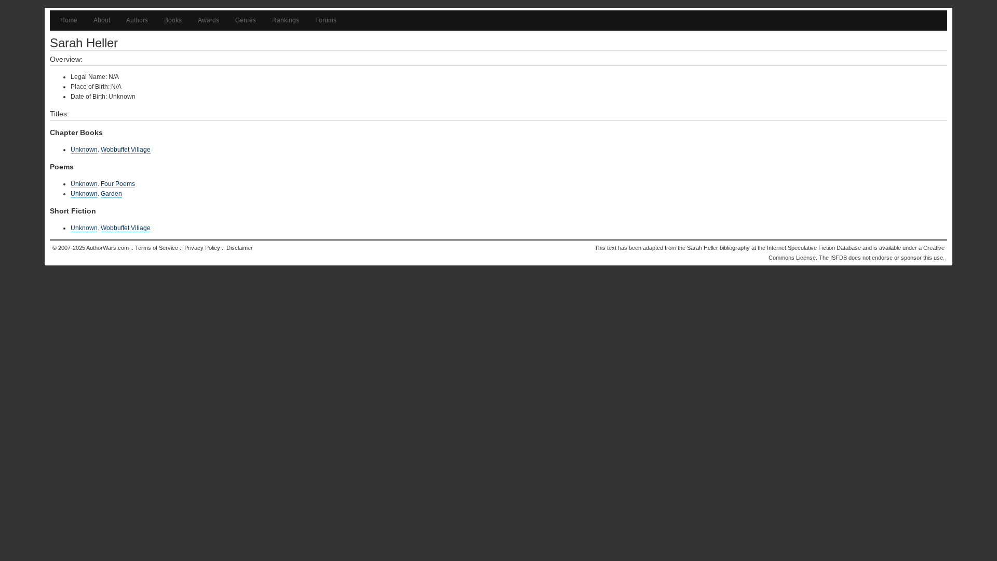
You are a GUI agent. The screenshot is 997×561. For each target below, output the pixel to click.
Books (173, 20)
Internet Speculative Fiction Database (814, 248)
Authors (137, 20)
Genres (245, 20)
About (101, 20)
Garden (111, 193)
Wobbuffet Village (126, 149)
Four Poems (118, 184)
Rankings (285, 20)
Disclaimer (239, 248)
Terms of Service (156, 248)
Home (68, 20)
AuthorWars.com (107, 248)
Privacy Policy (202, 248)
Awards (208, 20)
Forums (325, 20)
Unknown (84, 149)
